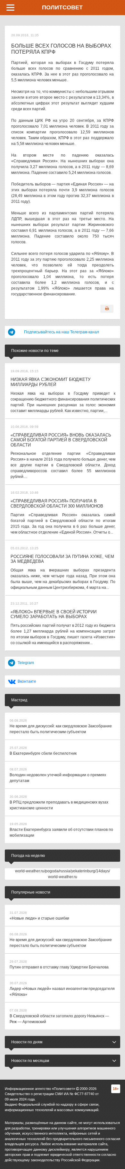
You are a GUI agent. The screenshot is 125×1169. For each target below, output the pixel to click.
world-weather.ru (62, 877)
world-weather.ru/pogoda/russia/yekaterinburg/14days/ (62, 871)
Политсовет (62, 7)
